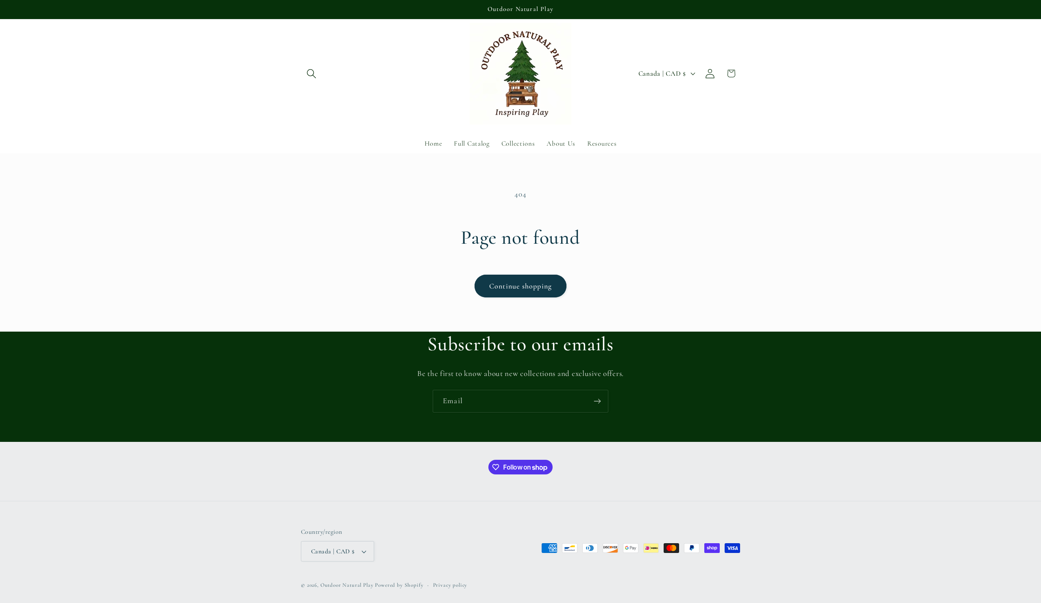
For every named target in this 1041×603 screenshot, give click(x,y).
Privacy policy (450, 585)
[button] (311, 73)
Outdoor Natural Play (347, 585)
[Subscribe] (597, 401)
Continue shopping (520, 286)
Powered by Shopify (399, 585)
